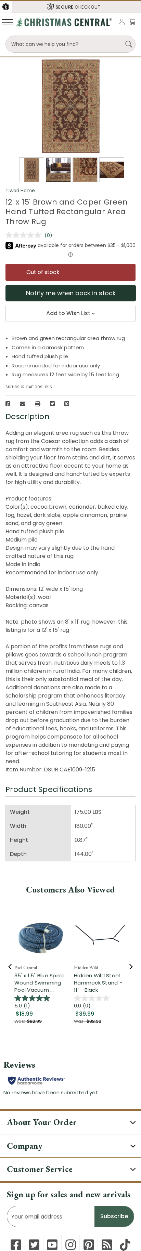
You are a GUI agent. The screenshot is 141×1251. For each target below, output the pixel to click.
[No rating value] (24, 235)
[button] (5, 6)
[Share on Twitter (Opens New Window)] (52, 403)
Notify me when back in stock (71, 293)
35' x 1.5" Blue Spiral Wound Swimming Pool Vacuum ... (39, 982)
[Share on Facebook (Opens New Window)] (7, 403)
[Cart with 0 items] (132, 22)
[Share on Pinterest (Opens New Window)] (66, 403)
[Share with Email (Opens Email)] (22, 403)
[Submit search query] (128, 44)
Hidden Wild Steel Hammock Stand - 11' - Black (98, 982)
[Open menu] (7, 21)
